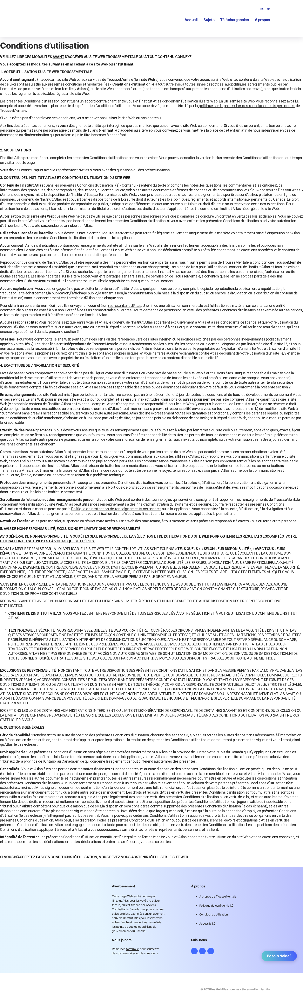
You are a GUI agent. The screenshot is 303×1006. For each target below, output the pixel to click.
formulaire (132, 949)
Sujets (208, 20)
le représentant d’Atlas (70, 170)
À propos (262, 20)
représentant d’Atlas (124, 305)
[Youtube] (210, 951)
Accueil (191, 20)
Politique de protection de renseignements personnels (153, 487)
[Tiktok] (202, 951)
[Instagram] (194, 951)
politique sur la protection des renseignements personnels (246, 106)
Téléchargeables (234, 20)
